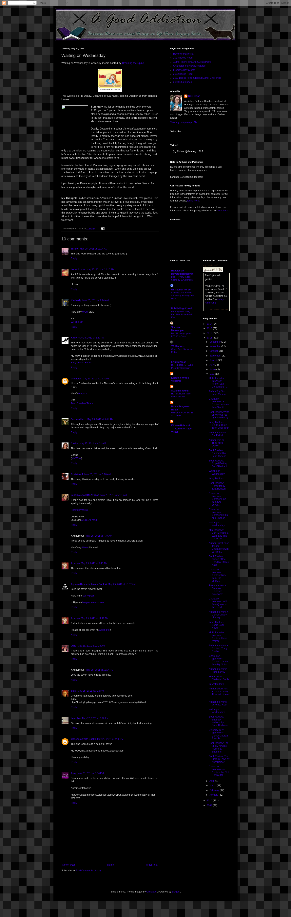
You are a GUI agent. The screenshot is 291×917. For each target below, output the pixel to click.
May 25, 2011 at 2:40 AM (91, 337)
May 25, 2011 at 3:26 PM (95, 718)
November (215, 346)
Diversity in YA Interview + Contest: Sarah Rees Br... (218, 734)
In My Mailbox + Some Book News (217, 625)
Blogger (176, 891)
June (212, 369)
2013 (210, 328)
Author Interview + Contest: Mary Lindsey (218, 615)
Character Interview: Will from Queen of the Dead (218, 603)
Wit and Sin (77, 321)
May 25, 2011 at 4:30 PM (110, 739)
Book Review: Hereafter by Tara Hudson (217, 486)
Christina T (77, 474)
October (214, 351)
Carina (74, 443)
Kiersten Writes (180, 377)
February (214, 790)
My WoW (76, 458)
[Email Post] (102, 228)
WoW (85, 547)
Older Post (151, 864)
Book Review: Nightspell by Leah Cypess (217, 453)
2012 (210, 333)
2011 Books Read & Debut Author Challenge (197, 78)
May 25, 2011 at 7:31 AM (113, 495)
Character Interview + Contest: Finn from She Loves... (217, 499)
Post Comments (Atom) (88, 870)
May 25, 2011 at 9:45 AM (94, 563)
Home (110, 864)
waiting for (104, 630)
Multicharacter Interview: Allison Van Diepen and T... (218, 382)
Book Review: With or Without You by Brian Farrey (219, 415)
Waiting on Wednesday (217, 472)
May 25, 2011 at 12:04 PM (99, 669)
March (213, 785)
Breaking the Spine (133, 62)
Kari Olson (194, 96)
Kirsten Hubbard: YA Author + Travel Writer (181, 428)
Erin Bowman (178, 362)
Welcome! (176, 381)
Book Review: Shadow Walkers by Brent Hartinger (218, 721)
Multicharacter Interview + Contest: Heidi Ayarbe (218, 636)
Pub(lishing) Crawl (181, 308)
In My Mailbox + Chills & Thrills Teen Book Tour (219, 425)
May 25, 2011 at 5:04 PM (90, 773)
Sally (73, 690)
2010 (210, 800)
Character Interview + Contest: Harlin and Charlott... (218, 513)
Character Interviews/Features (189, 65)
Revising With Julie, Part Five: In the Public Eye (182, 314)
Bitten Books (85, 362)
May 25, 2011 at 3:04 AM (100, 419)
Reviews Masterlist (183, 53)
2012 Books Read (183, 74)
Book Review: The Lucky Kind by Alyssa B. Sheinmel (218, 747)
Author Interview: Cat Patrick (218, 434)
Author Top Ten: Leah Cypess (217, 392)
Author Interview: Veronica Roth (218, 703)
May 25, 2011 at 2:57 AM (96, 378)
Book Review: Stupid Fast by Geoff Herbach (218, 463)
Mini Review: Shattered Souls (219, 678)
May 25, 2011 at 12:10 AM (100, 269)
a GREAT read (89, 520)
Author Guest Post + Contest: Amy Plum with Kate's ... (219, 693)
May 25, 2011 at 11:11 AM (94, 618)
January (214, 794)
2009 (210, 805)
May (212, 374)
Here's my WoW (79, 510)
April (212, 781)
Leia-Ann (76, 718)
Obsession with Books (83, 739)
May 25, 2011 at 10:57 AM (122, 584)
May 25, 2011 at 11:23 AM (91, 645)
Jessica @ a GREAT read (85, 495)
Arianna (75, 563)
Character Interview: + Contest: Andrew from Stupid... (219, 403)
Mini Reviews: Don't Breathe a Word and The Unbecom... (218, 534)
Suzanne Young (179, 390)
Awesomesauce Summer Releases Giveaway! (217, 589)
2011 (210, 337)
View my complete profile (183, 122)
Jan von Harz (78, 419)
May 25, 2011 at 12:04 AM (93, 248)
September (215, 355)
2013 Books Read (183, 57)
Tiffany (75, 248)
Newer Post (68, 864)
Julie (73, 645)
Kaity (74, 337)
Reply (74, 258)
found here (193, 200)
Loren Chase (78, 269)
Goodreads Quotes (219, 309)
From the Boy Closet (184, 70)
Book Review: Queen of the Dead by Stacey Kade (219, 560)
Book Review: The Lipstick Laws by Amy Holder (219, 759)
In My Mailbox (216, 478)
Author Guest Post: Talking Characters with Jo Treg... (219, 547)
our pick (82, 393)
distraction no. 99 (181, 289)
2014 (210, 323)
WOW (85, 311)
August (213, 360)
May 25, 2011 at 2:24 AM (95, 300)
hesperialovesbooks (93, 602)
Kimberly (76, 300)
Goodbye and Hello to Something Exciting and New (182, 295)
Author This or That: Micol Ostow (216, 443)
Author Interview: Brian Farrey (218, 670)
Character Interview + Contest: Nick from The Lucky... (217, 575)
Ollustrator (151, 891)
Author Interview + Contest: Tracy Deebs (218, 648)
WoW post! (88, 595)
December (215, 341)
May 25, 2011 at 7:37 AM (99, 535)
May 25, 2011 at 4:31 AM (93, 443)
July (211, 364)
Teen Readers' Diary (82, 403)
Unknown (76, 378)
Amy (73, 773)
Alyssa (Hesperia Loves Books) (89, 584)
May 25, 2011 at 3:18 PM (91, 690)
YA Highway (178, 346)
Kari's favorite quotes (213, 277)
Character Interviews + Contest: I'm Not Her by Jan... (219, 770)
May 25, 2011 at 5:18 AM (97, 474)
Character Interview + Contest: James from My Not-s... (218, 660)
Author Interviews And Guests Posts (192, 62)
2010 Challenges (182, 82)
